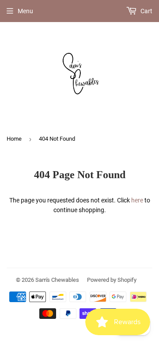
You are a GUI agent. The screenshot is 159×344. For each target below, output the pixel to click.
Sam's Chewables (57, 280)
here (137, 200)
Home (14, 138)
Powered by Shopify (111, 280)
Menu (25, 11)
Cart (145, 11)
